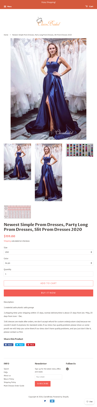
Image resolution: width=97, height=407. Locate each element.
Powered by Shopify (61, 397)
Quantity (7, 269)
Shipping (7, 241)
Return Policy (9, 379)
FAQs (6, 372)
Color (6, 258)
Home (6, 35)
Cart (91, 6)
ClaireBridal (47, 397)
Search (6, 369)
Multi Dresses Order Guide (14, 386)
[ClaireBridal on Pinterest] (67, 369)
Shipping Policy (10, 382)
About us (7, 375)
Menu (9, 6)
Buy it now (48, 293)
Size (5, 247)
